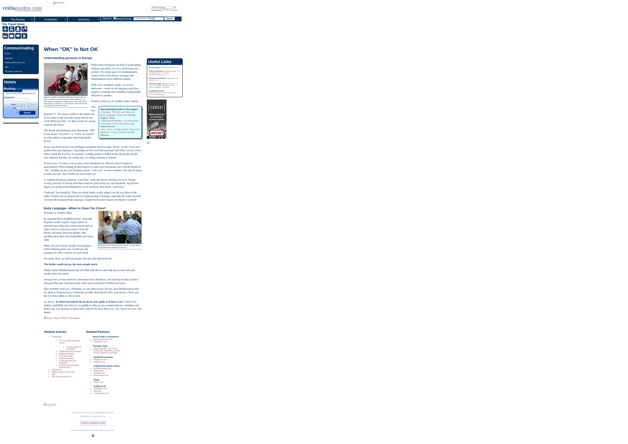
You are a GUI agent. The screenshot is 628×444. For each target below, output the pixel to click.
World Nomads (100, 348)
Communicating (19, 48)
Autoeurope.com (101, 375)
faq (103, 423)
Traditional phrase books (70, 351)
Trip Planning (18, 19)
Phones (7, 53)
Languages (57, 336)
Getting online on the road (63, 372)
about (85, 423)
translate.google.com (172, 71)
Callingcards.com (101, 393)
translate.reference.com (158, 75)
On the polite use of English (73, 348)
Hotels (10, 82)
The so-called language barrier (69, 342)
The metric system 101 (62, 377)
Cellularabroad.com (102, 368)
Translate (173, 10)
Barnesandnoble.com (103, 339)
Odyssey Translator (108, 353)
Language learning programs (67, 362)
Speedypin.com (100, 388)
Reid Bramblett (89, 412)
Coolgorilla (98, 351)
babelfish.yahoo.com (157, 73)
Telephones (57, 370)
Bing (167, 73)
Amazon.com (99, 362)
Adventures (84, 19)
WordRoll (108, 351)
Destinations (50, 19)
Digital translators (67, 354)
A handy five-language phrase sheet (69, 366)
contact (95, 423)
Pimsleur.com (171, 93)
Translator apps (66, 356)
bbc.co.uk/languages (157, 94)
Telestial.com (99, 373)
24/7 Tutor (112, 348)
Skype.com (98, 382)
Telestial (97, 391)
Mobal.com (98, 371)
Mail (53, 374)
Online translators (67, 358)
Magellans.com (100, 341)
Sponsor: (108, 18)
